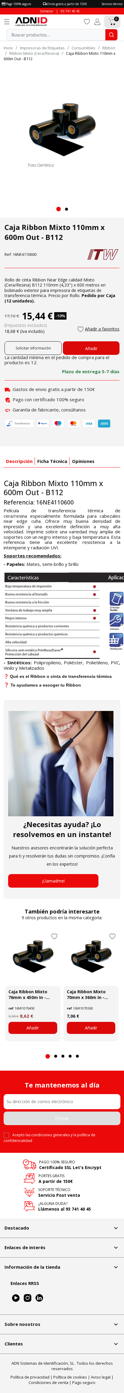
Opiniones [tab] (83, 461)
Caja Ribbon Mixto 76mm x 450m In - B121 (27, 994)
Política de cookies (70, 1377)
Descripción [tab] (19, 461)
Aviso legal (100, 1377)
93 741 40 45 (70, 11)
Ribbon (39, 280)
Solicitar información (33, 348)
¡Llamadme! (53, 881)
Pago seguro (83, 1382)
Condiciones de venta (48, 1382)
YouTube (16, 1298)
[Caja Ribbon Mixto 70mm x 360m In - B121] (91, 958)
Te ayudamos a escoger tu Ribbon (46, 685)
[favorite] (87, 21)
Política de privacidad (30, 1377)
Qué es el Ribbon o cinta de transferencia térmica (61, 676)
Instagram (27, 1298)
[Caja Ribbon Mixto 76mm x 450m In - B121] (32, 958)
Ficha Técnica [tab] (52, 461)
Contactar (46, 11)
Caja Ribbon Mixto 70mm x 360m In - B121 (86, 994)
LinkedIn (39, 1298)
